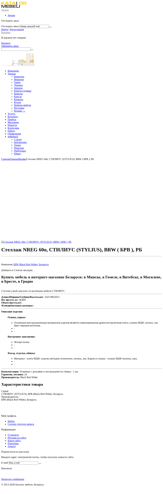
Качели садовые (22, 91)
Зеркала (18, 88)
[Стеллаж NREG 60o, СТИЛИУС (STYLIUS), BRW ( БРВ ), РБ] (36, 242)
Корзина (5, 43)
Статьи (18, 139)
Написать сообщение (12, 479)
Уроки (17, 145)
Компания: (7, 264)
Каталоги (13, 116)
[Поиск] (32, 49)
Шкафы (22, 159)
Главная (5, 159)
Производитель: (10, 396)
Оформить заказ (10, 46)
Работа (11, 130)
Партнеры (13, 443)
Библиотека (20, 142)
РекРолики (20, 150)
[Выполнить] (50, 27)
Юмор (17, 153)
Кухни (17, 102)
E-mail (4, 462)
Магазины (13, 122)
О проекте (13, 435)
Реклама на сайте (17, 437)
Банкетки (19, 76)
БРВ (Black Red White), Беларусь (31, 264)
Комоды (18, 93)
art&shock (13, 136)
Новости (12, 125)
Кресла (18, 96)
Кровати (18, 99)
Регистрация (17, 29)
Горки (17, 82)
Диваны (18, 85)
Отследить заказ (10, 26)
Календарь (13, 128)
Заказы (5, 10)
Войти (4, 29)
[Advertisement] (81, 201)
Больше (19, 110)
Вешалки (19, 79)
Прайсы (12, 119)
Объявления (14, 133)
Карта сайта (14, 440)
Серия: (5, 391)
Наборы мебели (22, 105)
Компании (13, 71)
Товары (12, 73)
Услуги (11, 113)
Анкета (12, 446)
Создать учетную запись (21, 424)
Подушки (19, 108)
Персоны (19, 148)
